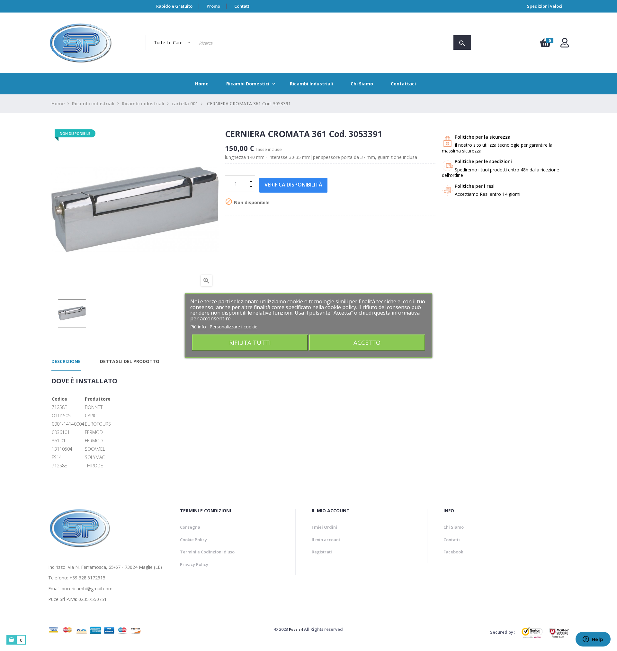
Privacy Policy (194, 564)
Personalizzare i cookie (233, 327)
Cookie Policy (193, 539)
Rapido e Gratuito (174, 6)
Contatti (242, 6)
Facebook (453, 552)
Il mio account (326, 539)
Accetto (366, 342)
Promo (213, 6)
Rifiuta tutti (250, 342)
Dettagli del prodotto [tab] (129, 361)
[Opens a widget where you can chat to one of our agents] (593, 640)
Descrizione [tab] (66, 361)
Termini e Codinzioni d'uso (207, 552)
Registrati (322, 552)
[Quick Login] (564, 44)
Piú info (198, 327)
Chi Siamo (453, 527)
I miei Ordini (324, 527)
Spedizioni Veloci (544, 6)
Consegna (190, 527)
